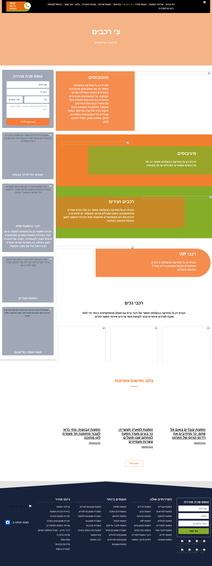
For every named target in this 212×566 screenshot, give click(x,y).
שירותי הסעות (156, 4)
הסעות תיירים (144, 507)
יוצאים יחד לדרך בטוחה (27, 174)
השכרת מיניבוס (93, 525)
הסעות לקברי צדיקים (116, 525)
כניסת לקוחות (55, 4)
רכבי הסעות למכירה (141, 535)
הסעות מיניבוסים (142, 530)
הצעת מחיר (141, 4)
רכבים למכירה (165, 8)
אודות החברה (89, 4)
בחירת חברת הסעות (60, 511)
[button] (134, 463)
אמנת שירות (104, 4)
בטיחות (117, 4)
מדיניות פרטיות (62, 544)
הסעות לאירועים (164, 511)
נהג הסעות (96, 535)
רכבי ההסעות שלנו (28, 226)
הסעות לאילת (119, 507)
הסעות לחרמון (119, 516)
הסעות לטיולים (165, 521)
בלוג (77, 4)
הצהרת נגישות (63, 549)
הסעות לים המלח (118, 511)
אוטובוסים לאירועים (116, 539)
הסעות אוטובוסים (142, 525)
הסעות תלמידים (164, 525)
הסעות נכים (145, 511)
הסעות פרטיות (144, 516)
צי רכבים (128, 4)
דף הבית (170, 4)
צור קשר (68, 4)
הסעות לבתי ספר (163, 530)
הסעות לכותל (120, 521)
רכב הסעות (95, 539)
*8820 (12, 3)
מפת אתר (65, 539)
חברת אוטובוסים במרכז (58, 521)
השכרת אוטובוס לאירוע (90, 511)
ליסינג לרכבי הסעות (141, 539)
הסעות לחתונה (165, 516)
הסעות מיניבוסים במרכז (89, 530)
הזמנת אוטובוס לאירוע (90, 507)
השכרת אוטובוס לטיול (115, 530)
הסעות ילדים (166, 535)
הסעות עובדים (28, 298)
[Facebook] (7, 522)
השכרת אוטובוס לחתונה (89, 516)
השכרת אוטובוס (93, 521)
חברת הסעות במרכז (60, 516)
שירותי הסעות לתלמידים (58, 525)
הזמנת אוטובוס (119, 544)
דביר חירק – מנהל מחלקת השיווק (54, 530)
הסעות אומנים (165, 539)
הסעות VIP (145, 521)
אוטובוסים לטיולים (117, 535)
